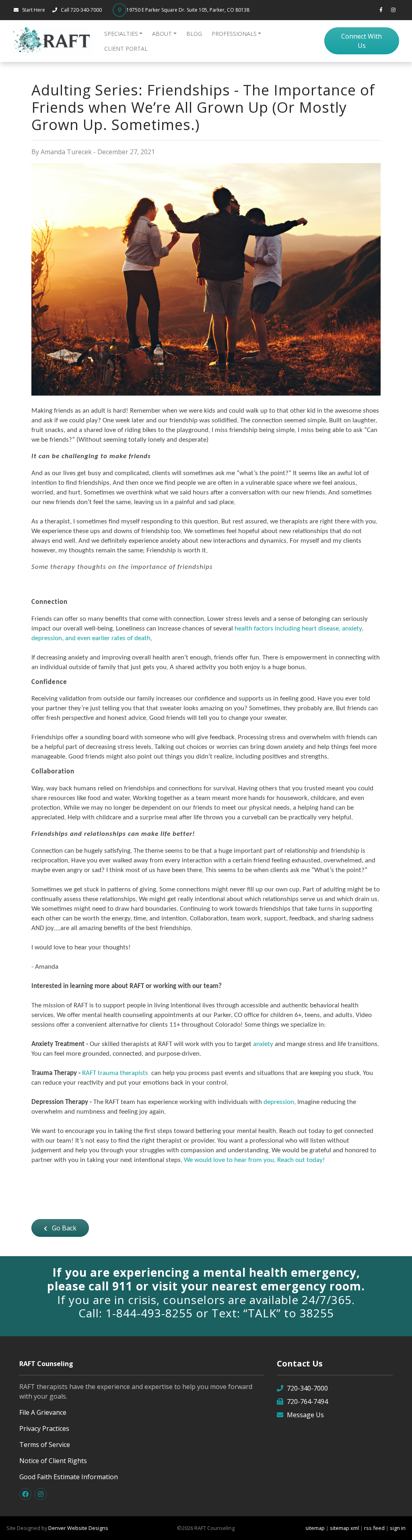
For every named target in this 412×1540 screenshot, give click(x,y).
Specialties (121, 33)
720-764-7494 (307, 1401)
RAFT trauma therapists (115, 1073)
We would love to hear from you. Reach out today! (254, 1160)
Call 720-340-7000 (82, 9)
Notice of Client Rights (53, 1460)
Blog (194, 33)
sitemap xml (344, 1528)
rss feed (374, 1528)
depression (279, 1102)
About (162, 33)
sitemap (315, 1528)
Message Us (305, 1414)
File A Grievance (42, 1412)
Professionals (234, 33)
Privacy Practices (44, 1428)
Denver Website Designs (78, 1528)
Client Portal (126, 48)
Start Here (33, 9)
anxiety (263, 1044)
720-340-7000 (307, 1388)
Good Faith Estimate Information (68, 1476)
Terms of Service (44, 1444)
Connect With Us (361, 41)
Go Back (63, 1228)
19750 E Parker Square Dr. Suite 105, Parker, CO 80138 (187, 9)
